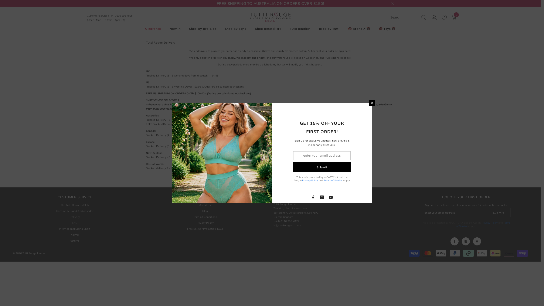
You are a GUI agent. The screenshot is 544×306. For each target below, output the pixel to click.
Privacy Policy (310, 180)
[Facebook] (313, 197)
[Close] (372, 103)
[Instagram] (321, 197)
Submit (321, 167)
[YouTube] (330, 197)
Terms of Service (333, 180)
